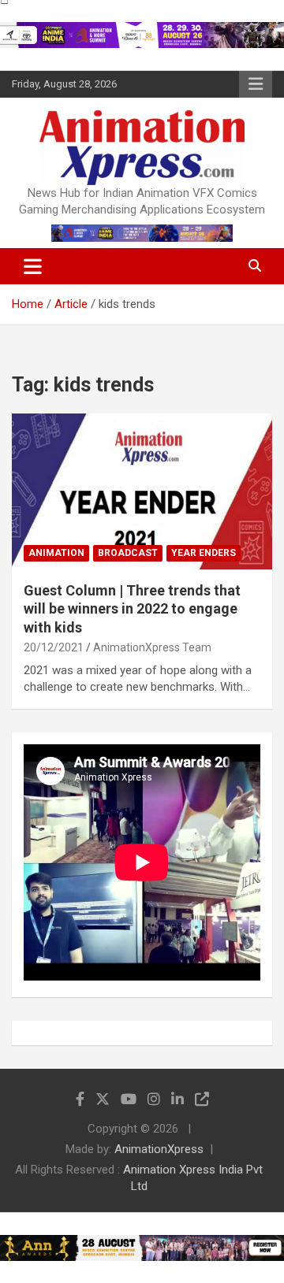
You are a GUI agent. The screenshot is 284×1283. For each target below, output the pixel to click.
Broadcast (128, 552)
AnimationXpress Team (152, 647)
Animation (56, 552)
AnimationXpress (159, 1149)
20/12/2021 (54, 647)
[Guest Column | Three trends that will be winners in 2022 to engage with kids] (142, 491)
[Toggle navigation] (33, 266)
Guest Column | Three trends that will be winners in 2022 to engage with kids (132, 609)
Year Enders (203, 552)
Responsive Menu (255, 84)
